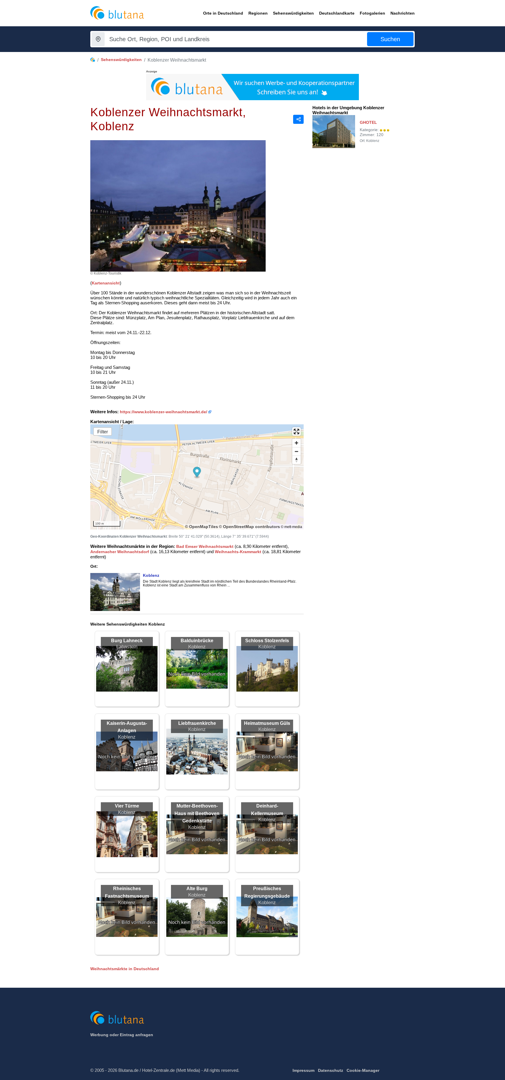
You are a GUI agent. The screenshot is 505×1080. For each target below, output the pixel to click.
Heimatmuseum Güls (267, 723)
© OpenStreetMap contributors (249, 526)
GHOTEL (368, 122)
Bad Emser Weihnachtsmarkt (205, 546)
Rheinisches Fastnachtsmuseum (127, 892)
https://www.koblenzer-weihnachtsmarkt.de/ (163, 411)
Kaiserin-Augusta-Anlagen (127, 727)
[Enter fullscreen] (296, 431)
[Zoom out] (296, 451)
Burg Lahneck (127, 640)
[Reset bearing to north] (296, 460)
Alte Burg (196, 888)
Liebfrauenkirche (197, 723)
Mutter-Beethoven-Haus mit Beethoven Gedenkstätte (196, 813)
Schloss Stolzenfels (267, 640)
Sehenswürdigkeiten (121, 59)
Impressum (303, 1070)
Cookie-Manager (363, 1070)
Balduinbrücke (197, 640)
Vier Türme (127, 805)
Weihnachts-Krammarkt (238, 551)
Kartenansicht (106, 283)
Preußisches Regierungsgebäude (267, 892)
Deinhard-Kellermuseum (267, 809)
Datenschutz (330, 1070)
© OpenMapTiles (201, 526)
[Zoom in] (296, 443)
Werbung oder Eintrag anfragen (121, 1034)
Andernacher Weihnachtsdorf (119, 551)
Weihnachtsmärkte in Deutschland (124, 968)
